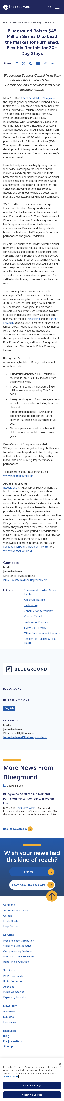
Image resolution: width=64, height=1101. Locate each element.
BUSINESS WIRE (30, 98)
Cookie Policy (11, 1076)
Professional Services (36, 622)
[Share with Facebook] (30, 63)
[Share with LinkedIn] (16, 63)
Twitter (45, 546)
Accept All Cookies (32, 1094)
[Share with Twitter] (23, 63)
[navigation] (57, 7)
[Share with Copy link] (45, 63)
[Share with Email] (38, 63)
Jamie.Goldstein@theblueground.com (25, 580)
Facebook (9, 546)
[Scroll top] (51, 896)
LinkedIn (21, 546)
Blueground (49, 98)
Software (29, 627)
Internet (42, 627)
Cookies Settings (32, 1085)
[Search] (49, 7)
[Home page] (16, 7)
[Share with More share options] (52, 63)
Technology (31, 605)
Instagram (33, 546)
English (9, 708)
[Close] (60, 1064)
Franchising (33, 318)
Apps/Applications (35, 599)
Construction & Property (38, 610)
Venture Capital (33, 616)
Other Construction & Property (42, 633)
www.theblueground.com (18, 475)
